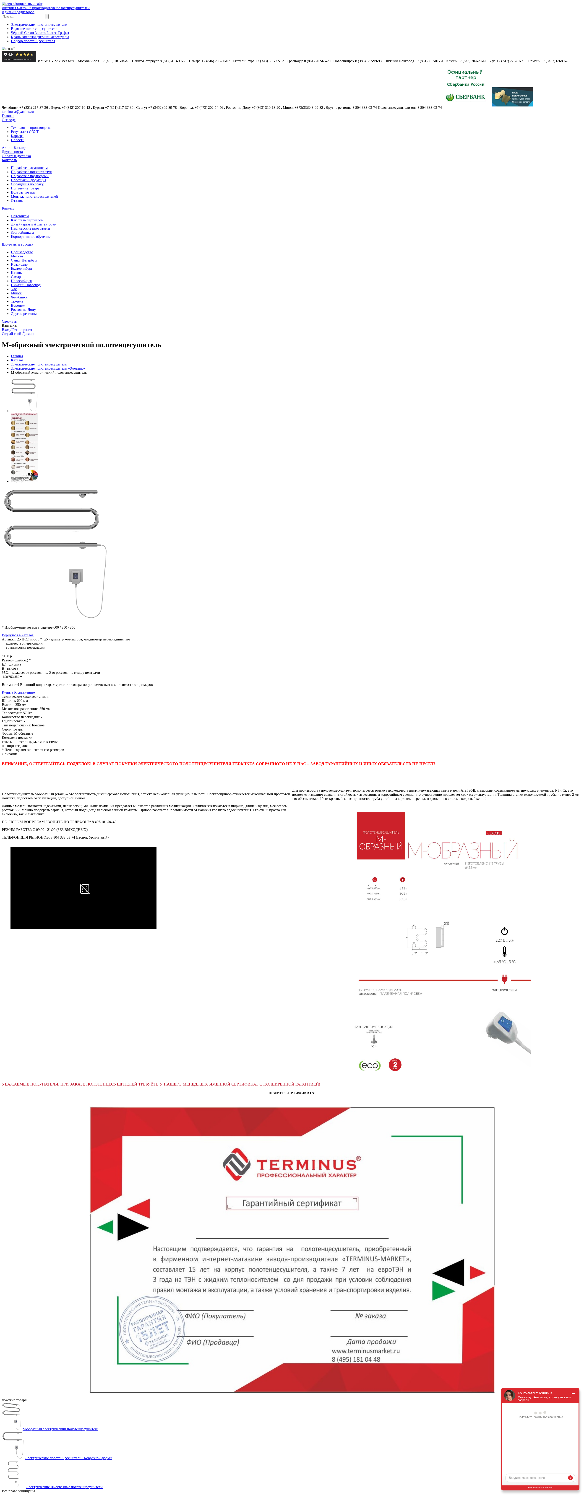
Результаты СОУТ (25, 132)
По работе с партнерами (30, 176)
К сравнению (24, 692)
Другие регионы (24, 314)
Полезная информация (28, 180)
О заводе (9, 120)
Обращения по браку (27, 184)
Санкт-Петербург (24, 260)
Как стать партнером (27, 220)
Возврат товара (23, 192)
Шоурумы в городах (17, 244)
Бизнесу (8, 208)
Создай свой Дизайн (18, 334)
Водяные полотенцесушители (34, 29)
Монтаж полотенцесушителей (34, 196)
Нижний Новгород (26, 285)
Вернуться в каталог (18, 635)
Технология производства (31, 128)
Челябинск (19, 297)
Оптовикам (20, 216)
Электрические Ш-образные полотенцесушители (64, 1487)
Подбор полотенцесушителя (33, 41)
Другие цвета (12, 152)
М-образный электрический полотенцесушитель (60, 1429)
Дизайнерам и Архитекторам (33, 224)
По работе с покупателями (31, 172)
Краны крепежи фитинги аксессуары (40, 37)
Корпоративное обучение (30, 236)
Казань (16, 273)
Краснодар (19, 264)
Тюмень (17, 301)
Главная (8, 116)
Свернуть (9, 321)
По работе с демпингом (29, 168)
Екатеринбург (22, 268)
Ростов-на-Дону (23, 309)
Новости (17, 140)
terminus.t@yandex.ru (18, 112)
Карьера (17, 136)
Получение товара (25, 188)
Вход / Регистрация (17, 330)
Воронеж (18, 305)
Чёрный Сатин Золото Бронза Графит (40, 33)
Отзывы (17, 200)
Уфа (14, 289)
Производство (22, 252)
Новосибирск (21, 281)
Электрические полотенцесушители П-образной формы (68, 1458)
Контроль (9, 160)
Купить (7, 692)
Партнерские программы (30, 228)
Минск (16, 293)
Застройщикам (22, 232)
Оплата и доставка (16, 156)
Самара (16, 277)
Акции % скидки (15, 148)
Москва (17, 256)
